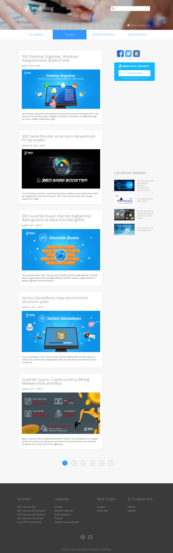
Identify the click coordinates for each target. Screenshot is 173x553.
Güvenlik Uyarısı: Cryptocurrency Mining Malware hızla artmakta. (55, 381)
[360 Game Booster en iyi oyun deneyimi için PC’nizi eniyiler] (61, 187)
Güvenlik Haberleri (103, 34)
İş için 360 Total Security (29, 522)
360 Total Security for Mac (30, 518)
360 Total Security (26, 506)
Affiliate (132, 506)
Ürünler (69, 34)
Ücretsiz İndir (134, 73)
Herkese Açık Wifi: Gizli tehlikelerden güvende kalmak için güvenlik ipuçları (145, 214)
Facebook (120, 53)
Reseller (132, 510)
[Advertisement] (134, 127)
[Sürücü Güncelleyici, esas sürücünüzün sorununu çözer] (61, 351)
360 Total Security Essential (31, 510)
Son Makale (36, 34)
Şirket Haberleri (137, 34)
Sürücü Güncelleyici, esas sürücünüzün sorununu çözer (55, 299)
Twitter (128, 53)
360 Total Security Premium (31, 514)
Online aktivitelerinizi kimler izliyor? (145, 200)
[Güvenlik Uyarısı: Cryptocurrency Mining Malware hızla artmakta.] (61, 433)
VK (136, 53)
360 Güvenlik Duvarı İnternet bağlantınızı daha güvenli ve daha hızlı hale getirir (56, 217)
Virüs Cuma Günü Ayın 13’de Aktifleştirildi (145, 229)
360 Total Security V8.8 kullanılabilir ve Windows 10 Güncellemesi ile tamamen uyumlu (145, 185)
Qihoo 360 (102, 510)
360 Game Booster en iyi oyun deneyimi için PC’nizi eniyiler (58, 138)
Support (101, 506)
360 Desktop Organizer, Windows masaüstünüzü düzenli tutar (50, 58)
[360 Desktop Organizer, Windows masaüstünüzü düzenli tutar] (61, 108)
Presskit (58, 518)
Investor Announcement (66, 522)
